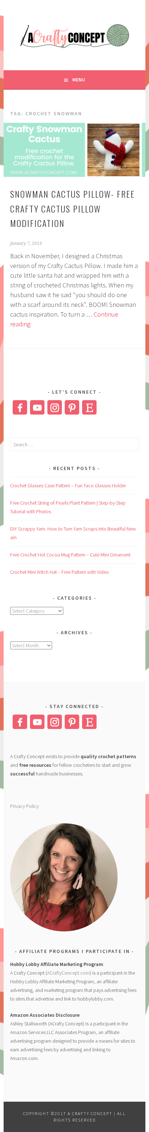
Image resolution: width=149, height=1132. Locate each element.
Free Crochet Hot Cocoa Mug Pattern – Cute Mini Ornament (70, 554)
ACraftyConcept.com (68, 973)
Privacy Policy (24, 806)
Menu (78, 79)
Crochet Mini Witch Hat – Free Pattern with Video (59, 572)
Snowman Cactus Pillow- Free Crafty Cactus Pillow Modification (72, 208)
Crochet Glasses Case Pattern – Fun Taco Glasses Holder (68, 485)
